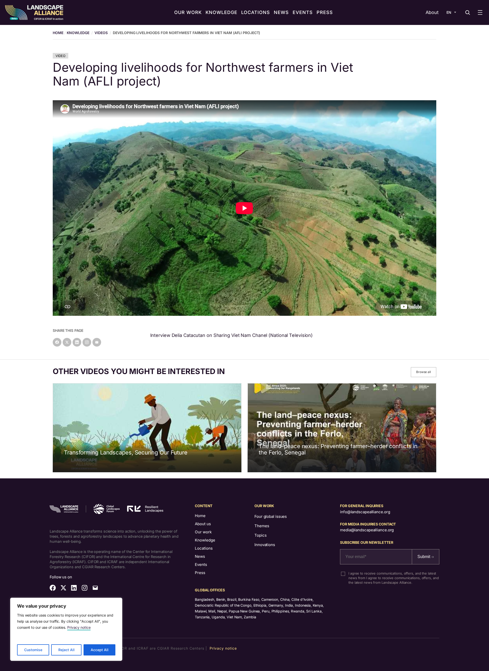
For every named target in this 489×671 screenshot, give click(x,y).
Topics (260, 535)
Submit (424, 556)
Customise (33, 650)
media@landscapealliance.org (367, 529)
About (432, 12)
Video (60, 56)
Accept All (99, 650)
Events (201, 564)
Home (200, 515)
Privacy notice (79, 627)
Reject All (66, 650)
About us (203, 523)
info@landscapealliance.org (365, 511)
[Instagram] (87, 342)
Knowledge (78, 33)
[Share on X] (67, 342)
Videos (100, 33)
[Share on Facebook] (57, 342)
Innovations (264, 544)
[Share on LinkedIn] (77, 342)
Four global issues (270, 516)
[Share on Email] (96, 342)
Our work (203, 532)
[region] (66, 629)
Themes (261, 525)
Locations (204, 548)
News (200, 556)
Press (200, 572)
